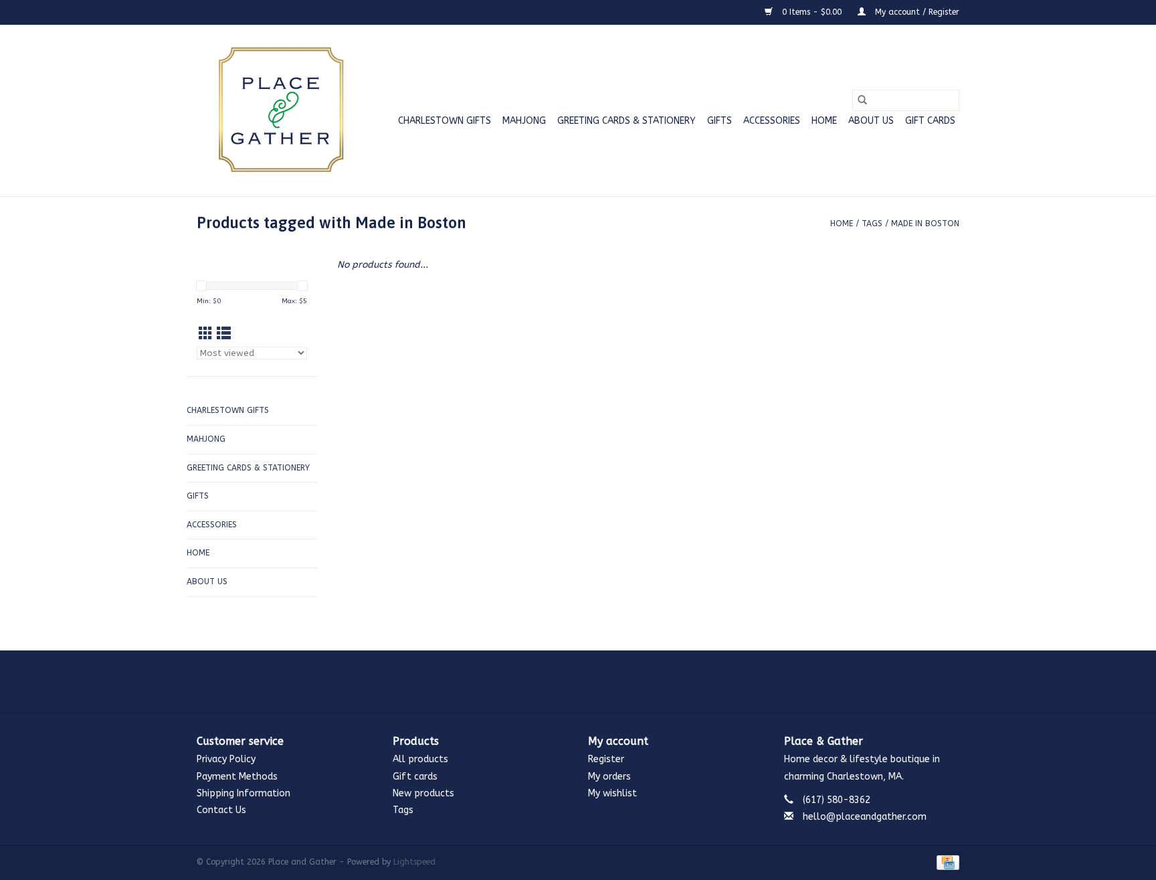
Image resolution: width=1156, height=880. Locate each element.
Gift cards (930, 120)
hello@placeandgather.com (865, 816)
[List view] (224, 334)
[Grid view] (206, 334)
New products (423, 793)
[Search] (862, 100)
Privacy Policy (226, 759)
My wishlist (612, 793)
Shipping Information (243, 793)
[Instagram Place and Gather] (578, 681)
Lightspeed (414, 862)
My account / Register (915, 12)
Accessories (771, 120)
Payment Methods (237, 776)
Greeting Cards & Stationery (626, 120)
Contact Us (221, 810)
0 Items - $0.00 (811, 12)
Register (606, 759)
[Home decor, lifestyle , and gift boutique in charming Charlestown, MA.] (279, 110)
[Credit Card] (945, 862)
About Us (871, 120)
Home (824, 120)
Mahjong (524, 120)
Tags (872, 223)
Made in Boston (925, 223)
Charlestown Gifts (444, 120)
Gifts (719, 120)
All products (420, 759)
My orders (609, 776)
